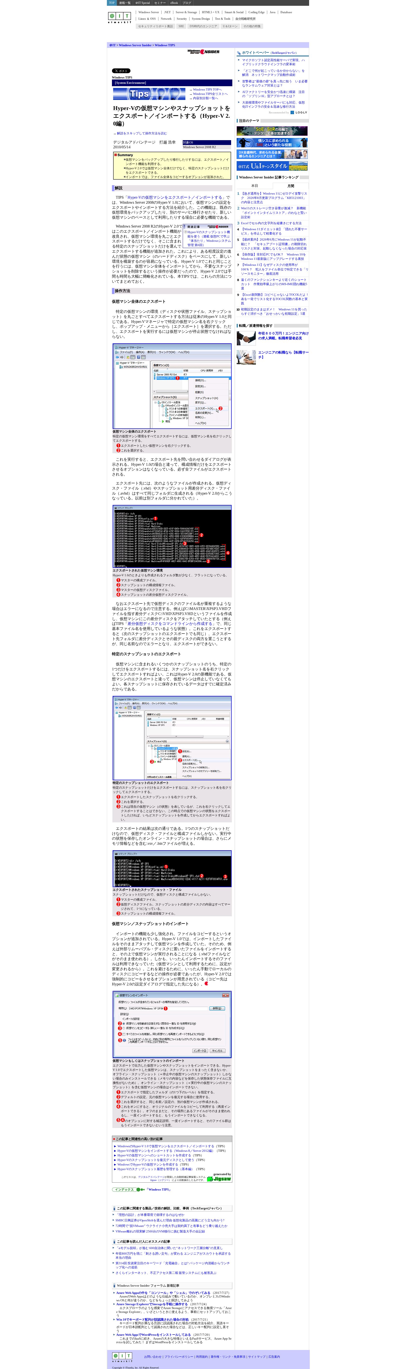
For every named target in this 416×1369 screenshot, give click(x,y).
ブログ (186, 3)
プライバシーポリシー (178, 1356)
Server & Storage (186, 12)
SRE (181, 26)
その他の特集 (252, 26)
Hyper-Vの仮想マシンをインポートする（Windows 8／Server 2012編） (166, 1151)
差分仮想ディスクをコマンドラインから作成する (170, 624)
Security (182, 18)
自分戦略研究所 (245, 18)
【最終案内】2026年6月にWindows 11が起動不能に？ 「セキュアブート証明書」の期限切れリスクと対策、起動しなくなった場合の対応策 (274, 244)
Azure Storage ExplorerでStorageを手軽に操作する (152, 1304)
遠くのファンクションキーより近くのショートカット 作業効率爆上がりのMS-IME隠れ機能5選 (274, 284)
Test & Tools (222, 18)
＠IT (112, 45)
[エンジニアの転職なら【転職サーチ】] (246, 357)
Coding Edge (256, 12)
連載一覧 (125, 3)
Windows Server (148, 12)
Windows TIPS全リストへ (210, 94)
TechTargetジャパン (283, 52)
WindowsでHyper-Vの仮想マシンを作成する (147, 1164)
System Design (201, 18)
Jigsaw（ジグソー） (160, 1180)
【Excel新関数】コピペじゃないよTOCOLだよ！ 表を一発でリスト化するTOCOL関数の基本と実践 (276, 299)
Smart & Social (234, 12)
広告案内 (274, 1356)
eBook (174, 3)
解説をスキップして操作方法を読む (142, 133)
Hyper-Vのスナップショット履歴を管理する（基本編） (155, 1169)
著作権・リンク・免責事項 (228, 1356)
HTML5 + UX (211, 12)
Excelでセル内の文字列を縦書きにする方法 (271, 223)
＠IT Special (142, 3)
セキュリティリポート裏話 (155, 26)
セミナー (160, 3)
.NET (167, 12)
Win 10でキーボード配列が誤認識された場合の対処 (152, 1319)
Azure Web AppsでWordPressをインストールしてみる (153, 1334)
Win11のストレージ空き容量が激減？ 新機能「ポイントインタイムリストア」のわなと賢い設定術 (274, 212)
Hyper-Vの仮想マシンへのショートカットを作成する (154, 1155)
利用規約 (202, 1356)
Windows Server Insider (135, 45)
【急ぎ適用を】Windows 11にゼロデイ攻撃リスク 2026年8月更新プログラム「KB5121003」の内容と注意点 (274, 198)
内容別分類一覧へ (205, 98)
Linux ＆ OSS (147, 18)
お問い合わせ (153, 1356)
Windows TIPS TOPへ (207, 89)
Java (272, 12)
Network (166, 18)
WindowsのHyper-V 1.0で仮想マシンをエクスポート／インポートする (165, 1146)
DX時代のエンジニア (203, 26)
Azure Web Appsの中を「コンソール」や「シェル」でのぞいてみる (163, 1293)
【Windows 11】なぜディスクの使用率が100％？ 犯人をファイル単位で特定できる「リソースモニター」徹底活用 (275, 269)
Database (286, 12)
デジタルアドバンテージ (151, 1177)
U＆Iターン (230, 26)
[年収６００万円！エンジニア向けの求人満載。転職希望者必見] (246, 338)
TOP (112, 3)
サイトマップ (257, 1356)
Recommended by (279, 112)
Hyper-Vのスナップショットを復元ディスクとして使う (155, 1160)
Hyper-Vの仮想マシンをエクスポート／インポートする (175, 197)
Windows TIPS (165, 45)
